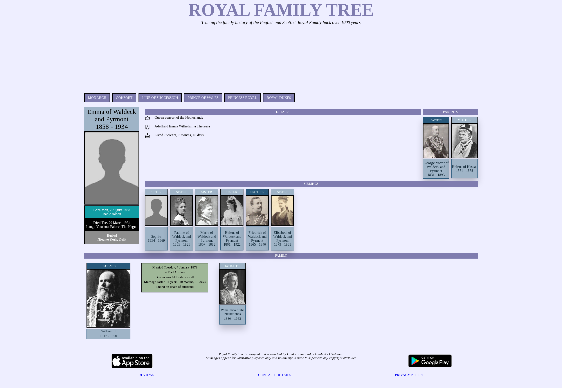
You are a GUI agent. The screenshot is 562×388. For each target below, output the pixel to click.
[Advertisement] (216, 58)
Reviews (146, 375)
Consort (124, 98)
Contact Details (274, 375)
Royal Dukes (279, 98)
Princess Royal (242, 98)
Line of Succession (160, 98)
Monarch (97, 98)
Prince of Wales (203, 98)
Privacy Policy (409, 375)
